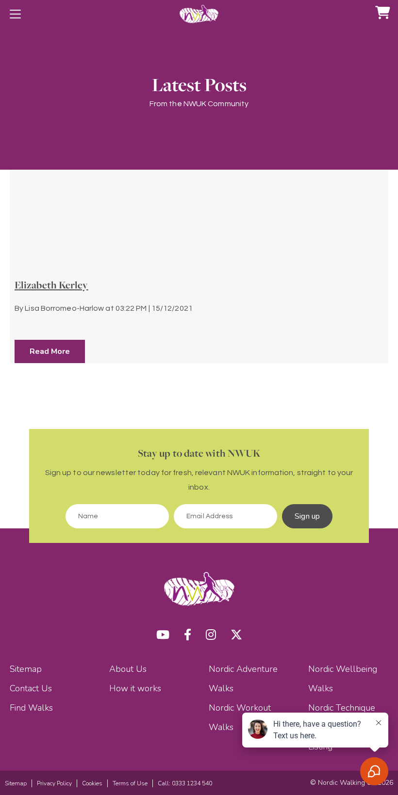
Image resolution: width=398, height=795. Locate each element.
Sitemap (26, 669)
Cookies (92, 783)
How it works (135, 688)
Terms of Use (130, 783)
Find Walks (31, 708)
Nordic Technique (341, 708)
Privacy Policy (54, 783)
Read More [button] (50, 351)
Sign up (307, 516)
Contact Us (31, 688)
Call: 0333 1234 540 (185, 783)
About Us (128, 669)
